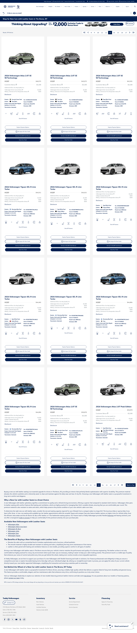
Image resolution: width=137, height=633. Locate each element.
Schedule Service (73, 604)
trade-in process (24, 518)
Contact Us (10, 603)
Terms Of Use (23, 628)
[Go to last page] (133, 32)
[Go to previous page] (88, 32)
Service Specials (73, 607)
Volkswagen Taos (13, 533)
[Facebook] (5, 619)
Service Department (74, 602)
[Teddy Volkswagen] (9, 6)
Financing (106, 598)
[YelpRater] (20, 619)
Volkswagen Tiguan (14, 536)
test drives (87, 576)
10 (98, 32)
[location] (87, 1)
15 (118, 32)
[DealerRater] (24, 619)
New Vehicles (40, 602)
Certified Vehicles (41, 607)
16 (122, 32)
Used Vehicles (40, 604)
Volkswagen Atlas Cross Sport (17, 527)
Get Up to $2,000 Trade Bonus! (22, 136)
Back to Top (130, 485)
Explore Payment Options (23, 127)
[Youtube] (16, 619)
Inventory (40, 598)
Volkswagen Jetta (13, 531)
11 (102, 32)
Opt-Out (47, 628)
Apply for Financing (107, 602)
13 (110, 32)
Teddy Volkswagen (7, 628)
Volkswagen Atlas (13, 524)
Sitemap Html (35, 628)
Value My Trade (106, 604)
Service (72, 598)
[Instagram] (8, 619)
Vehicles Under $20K (42, 610)
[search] (135, 6)
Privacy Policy (16, 628)
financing (110, 515)
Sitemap (29, 628)
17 (126, 32)
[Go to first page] (84, 32)
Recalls (51, 628)
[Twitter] (12, 619)
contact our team (14, 578)
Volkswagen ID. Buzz (14, 529)
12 (106, 32)
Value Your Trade (23, 140)
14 (114, 32)
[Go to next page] (129, 32)
